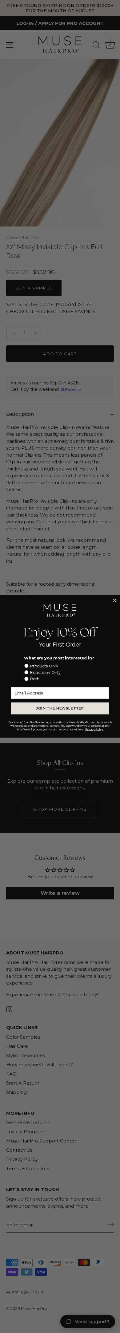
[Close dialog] (114, 600)
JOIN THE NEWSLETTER (60, 708)
